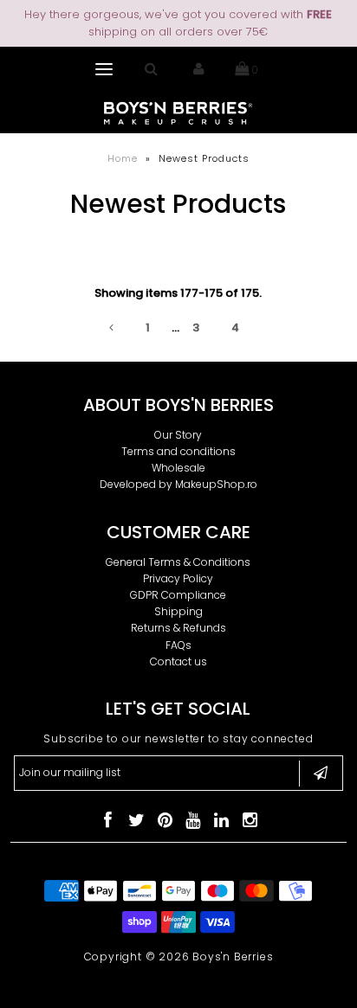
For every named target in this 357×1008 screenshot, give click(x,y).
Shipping (178, 611)
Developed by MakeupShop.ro (178, 484)
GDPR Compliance (178, 594)
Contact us (178, 661)
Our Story (178, 434)
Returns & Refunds (178, 627)
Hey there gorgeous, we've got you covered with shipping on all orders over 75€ (178, 23)
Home (122, 158)
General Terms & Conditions (178, 562)
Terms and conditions (178, 451)
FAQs (178, 645)
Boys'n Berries (232, 956)
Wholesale (178, 467)
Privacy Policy (178, 578)
